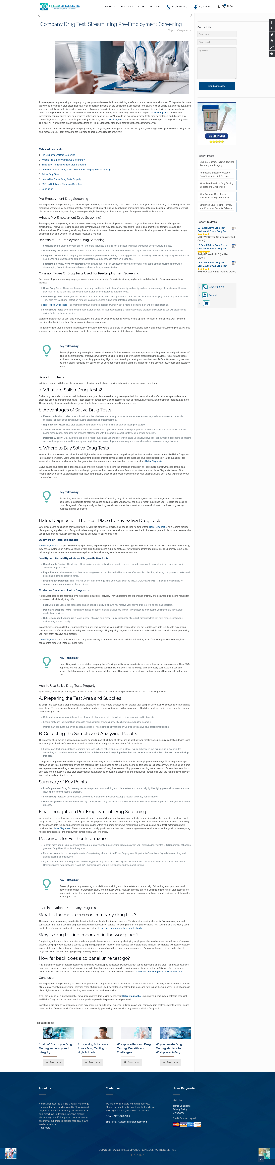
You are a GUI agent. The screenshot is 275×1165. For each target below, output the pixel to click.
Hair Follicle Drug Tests (55, 305)
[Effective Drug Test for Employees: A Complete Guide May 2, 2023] (8, 1153)
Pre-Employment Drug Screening (58, 155)
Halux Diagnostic (115, 119)
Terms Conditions (181, 1106)
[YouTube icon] (137, 1155)
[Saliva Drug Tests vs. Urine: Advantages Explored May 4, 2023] (267, 1153)
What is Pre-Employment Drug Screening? (63, 160)
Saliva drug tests (159, 112)
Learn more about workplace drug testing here (121, 928)
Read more (44, 1128)
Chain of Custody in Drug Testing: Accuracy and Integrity (55, 1048)
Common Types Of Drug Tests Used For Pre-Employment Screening (76, 169)
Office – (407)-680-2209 (118, 1116)
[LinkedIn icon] (141, 1155)
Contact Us (178, 1113)
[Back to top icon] (261, 1159)
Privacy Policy (180, 1109)
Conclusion (47, 189)
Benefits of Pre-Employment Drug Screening (64, 164)
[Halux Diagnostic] (60, 6)
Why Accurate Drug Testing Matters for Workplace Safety (169, 1048)
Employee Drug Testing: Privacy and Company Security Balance (216, 207)
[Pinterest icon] (144, 1155)
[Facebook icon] (131, 1155)
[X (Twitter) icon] (134, 1155)
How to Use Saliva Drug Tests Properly (61, 179)
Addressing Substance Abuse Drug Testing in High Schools (93, 1048)
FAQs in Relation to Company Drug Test (62, 184)
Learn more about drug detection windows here (158, 971)
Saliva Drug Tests (50, 174)
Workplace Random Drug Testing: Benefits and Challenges (134, 1048)
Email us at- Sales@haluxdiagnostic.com (126, 1122)
